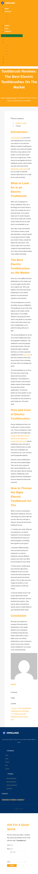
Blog (6, 28)
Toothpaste (11, 23)
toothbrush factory (11, 98)
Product (8, 11)
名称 (8, 845)
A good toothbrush (16, 138)
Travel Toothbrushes (14, 20)
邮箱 (8, 849)
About (7, 25)
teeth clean (26, 354)
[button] (12, 35)
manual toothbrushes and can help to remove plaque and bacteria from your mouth (20, 438)
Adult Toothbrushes (14, 14)
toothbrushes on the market (19, 169)
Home (6, 9)
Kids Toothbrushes (14, 17)
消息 (8, 862)
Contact (7, 31)
